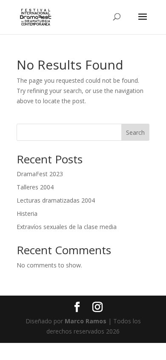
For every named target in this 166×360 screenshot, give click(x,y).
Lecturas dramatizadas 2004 (56, 200)
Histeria (27, 213)
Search (135, 132)
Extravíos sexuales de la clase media (67, 227)
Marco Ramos (85, 321)
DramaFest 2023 (40, 174)
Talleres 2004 (35, 187)
